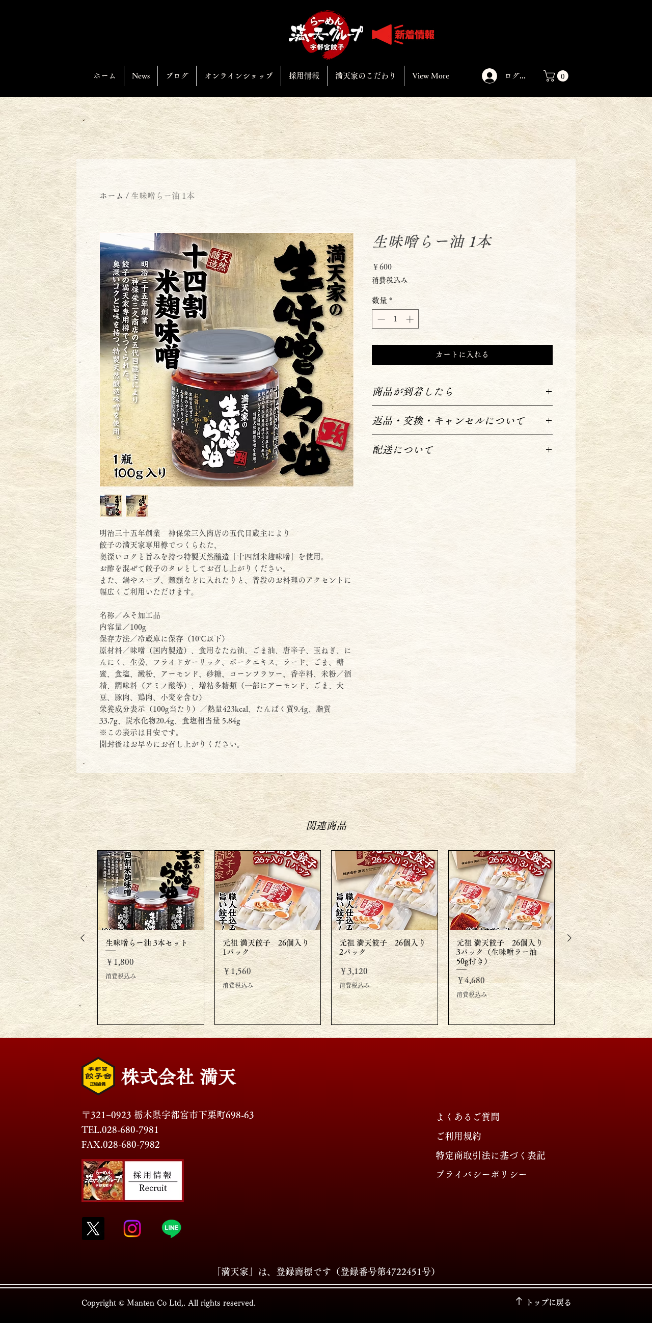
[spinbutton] (395, 319)
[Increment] (411, 319)
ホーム (111, 196)
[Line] (171, 1228)
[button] (557, 76)
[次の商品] (569, 938)
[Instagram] (132, 1228)
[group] (326, 937)
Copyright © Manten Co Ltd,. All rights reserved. (169, 1303)
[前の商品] (82, 938)
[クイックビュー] (151, 890)
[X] (93, 1228)
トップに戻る (549, 1302)
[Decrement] (380, 319)
